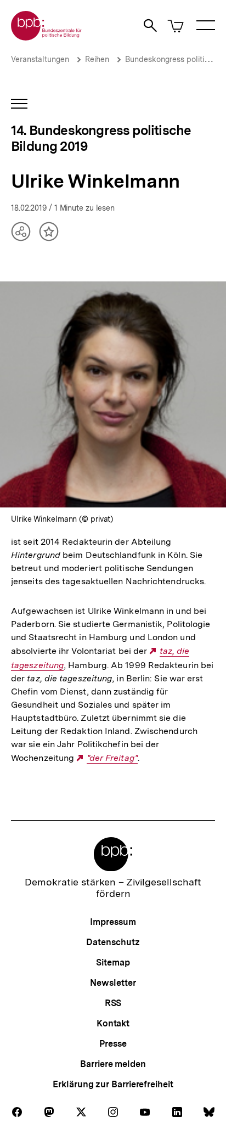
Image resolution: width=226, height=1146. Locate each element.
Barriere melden (113, 1064)
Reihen (97, 59)
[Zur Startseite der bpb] (46, 37)
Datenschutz (112, 942)
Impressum (112, 922)
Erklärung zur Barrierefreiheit (113, 1084)
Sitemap (112, 962)
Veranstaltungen (40, 59)
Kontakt (113, 1023)
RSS (113, 1003)
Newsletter (112, 983)
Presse (112, 1043)
